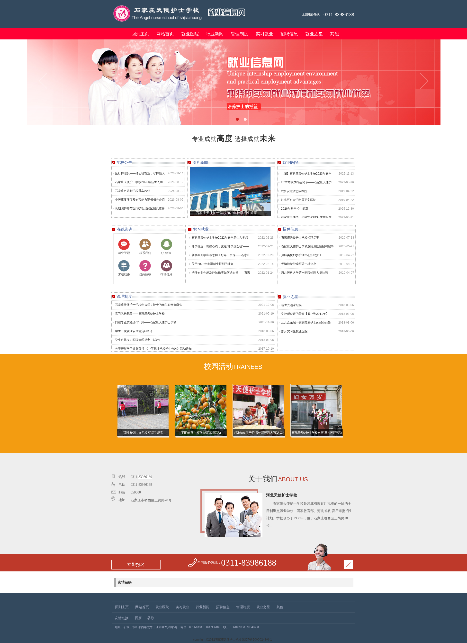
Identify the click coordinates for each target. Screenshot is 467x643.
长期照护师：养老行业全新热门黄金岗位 (140, 208)
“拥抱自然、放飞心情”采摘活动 (143, 432)
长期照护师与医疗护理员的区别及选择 (140, 198)
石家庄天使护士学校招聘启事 (300, 237)
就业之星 (314, 33)
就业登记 (124, 253)
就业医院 (190, 33)
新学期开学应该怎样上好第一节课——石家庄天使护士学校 (221, 256)
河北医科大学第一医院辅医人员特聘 (304, 272)
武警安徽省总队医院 (294, 180)
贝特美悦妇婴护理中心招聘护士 (301, 255)
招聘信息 (289, 33)
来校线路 (124, 274)
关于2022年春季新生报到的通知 (213, 264)
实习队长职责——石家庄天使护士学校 (140, 313)
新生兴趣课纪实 (291, 305)
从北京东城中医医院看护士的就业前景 (306, 322)
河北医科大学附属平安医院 (298, 189)
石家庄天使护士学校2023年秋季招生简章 (306, 208)
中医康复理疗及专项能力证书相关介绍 (140, 189)
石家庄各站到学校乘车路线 (132, 180)
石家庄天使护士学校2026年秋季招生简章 (226, 213)
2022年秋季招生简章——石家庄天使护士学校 (306, 173)
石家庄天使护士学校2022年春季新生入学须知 (220, 239)
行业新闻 (215, 33)
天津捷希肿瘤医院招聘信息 (298, 264)
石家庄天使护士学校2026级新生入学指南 (139, 173)
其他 (334, 33)
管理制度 (239, 33)
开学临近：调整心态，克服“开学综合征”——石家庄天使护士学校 (220, 248)
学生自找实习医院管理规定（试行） (138, 340)
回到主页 (140, 33)
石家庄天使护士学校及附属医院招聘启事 (307, 246)
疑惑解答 (145, 274)
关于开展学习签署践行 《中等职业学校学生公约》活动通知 (153, 348)
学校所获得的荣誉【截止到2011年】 (305, 314)
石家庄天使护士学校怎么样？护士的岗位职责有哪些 (148, 305)
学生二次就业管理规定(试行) (133, 331)
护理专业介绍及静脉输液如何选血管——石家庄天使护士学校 (221, 274)
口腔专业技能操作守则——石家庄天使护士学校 (145, 322)
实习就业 (264, 33)
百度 (138, 618)
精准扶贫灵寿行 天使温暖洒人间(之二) (201, 432)
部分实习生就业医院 (294, 331)
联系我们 (145, 253)
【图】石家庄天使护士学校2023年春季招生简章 (306, 217)
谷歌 (150, 618)
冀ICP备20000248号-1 (257, 639)
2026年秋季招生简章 (294, 198)
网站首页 (165, 33)
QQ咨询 (166, 253)
